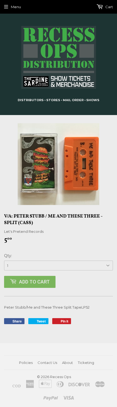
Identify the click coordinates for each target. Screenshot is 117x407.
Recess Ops (60, 377)
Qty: (8, 255)
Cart (108, 7)
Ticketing (86, 362)
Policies (26, 362)
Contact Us (47, 362)
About (67, 362)
